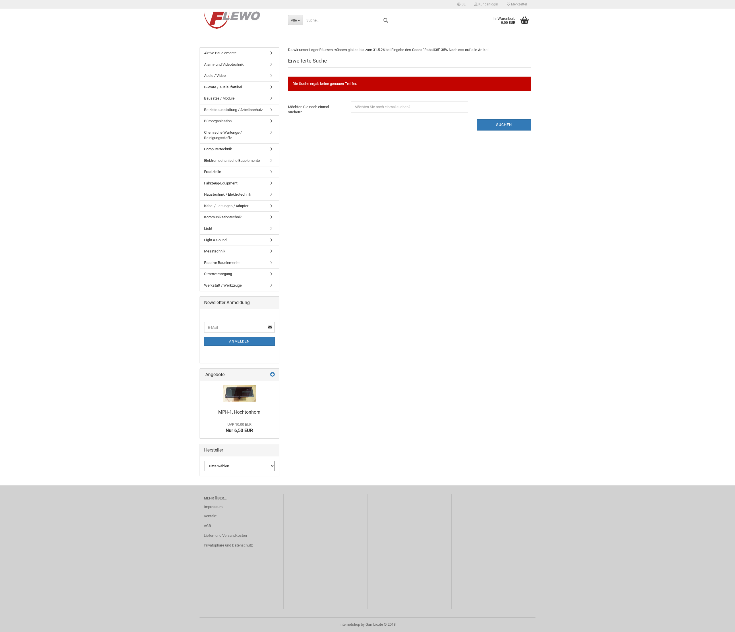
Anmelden (239, 341)
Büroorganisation (218, 121)
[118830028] (239, 393)
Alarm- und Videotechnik (224, 64)
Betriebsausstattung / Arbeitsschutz (233, 110)
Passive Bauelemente (221, 262)
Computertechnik (218, 149)
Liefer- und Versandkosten (225, 535)
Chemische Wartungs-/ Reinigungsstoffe (223, 135)
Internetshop (349, 624)
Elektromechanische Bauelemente (232, 160)
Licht (208, 228)
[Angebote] (272, 375)
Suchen (504, 124)
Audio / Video (215, 75)
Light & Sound (215, 240)
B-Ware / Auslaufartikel (223, 87)
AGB (207, 526)
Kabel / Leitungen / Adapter (226, 206)
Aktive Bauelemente (220, 53)
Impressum (213, 507)
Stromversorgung (218, 274)
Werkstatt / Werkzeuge (223, 285)
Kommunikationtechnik (223, 217)
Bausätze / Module (219, 98)
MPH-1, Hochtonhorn (239, 412)
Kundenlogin (487, 4)
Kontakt (210, 516)
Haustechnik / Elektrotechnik (227, 194)
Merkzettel (518, 4)
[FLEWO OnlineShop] (241, 20)
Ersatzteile (212, 172)
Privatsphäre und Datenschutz (228, 545)
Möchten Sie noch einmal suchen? (308, 109)
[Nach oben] (719, 623)
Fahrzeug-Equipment (220, 183)
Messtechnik (214, 251)
